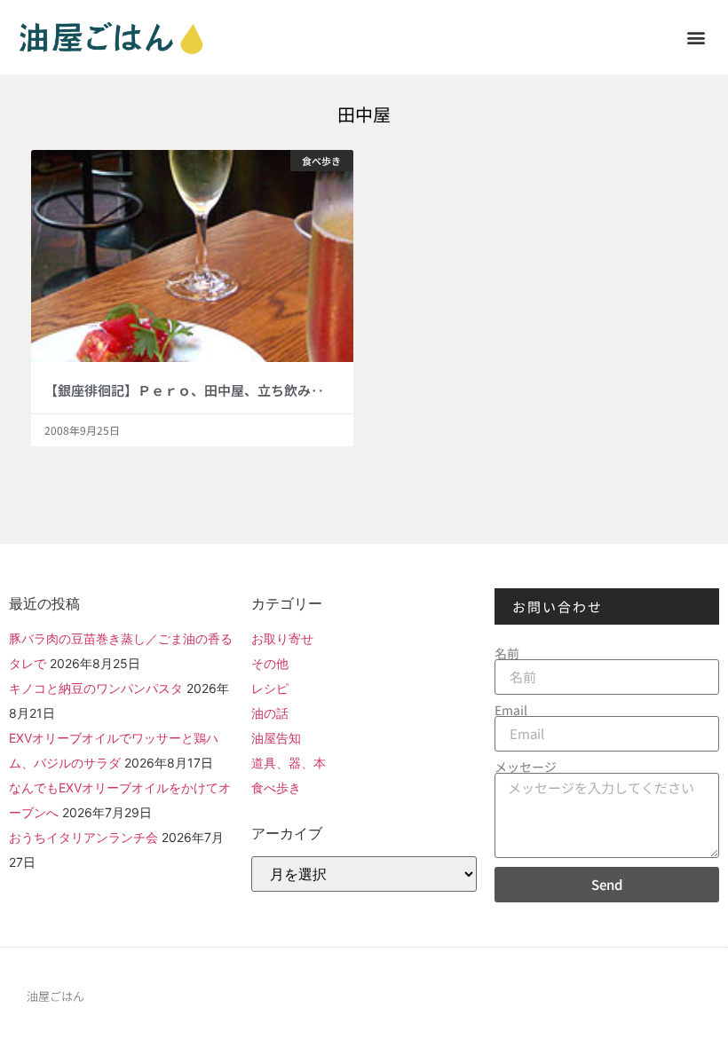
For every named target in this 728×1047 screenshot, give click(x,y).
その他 (270, 663)
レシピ (270, 688)
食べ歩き (276, 787)
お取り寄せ (282, 638)
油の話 (270, 712)
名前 (507, 653)
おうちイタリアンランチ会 (83, 837)
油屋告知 (276, 737)
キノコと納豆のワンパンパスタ (96, 688)
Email (511, 710)
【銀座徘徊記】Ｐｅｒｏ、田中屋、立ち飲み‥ (184, 390)
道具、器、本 (288, 762)
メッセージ (526, 766)
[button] (695, 36)
